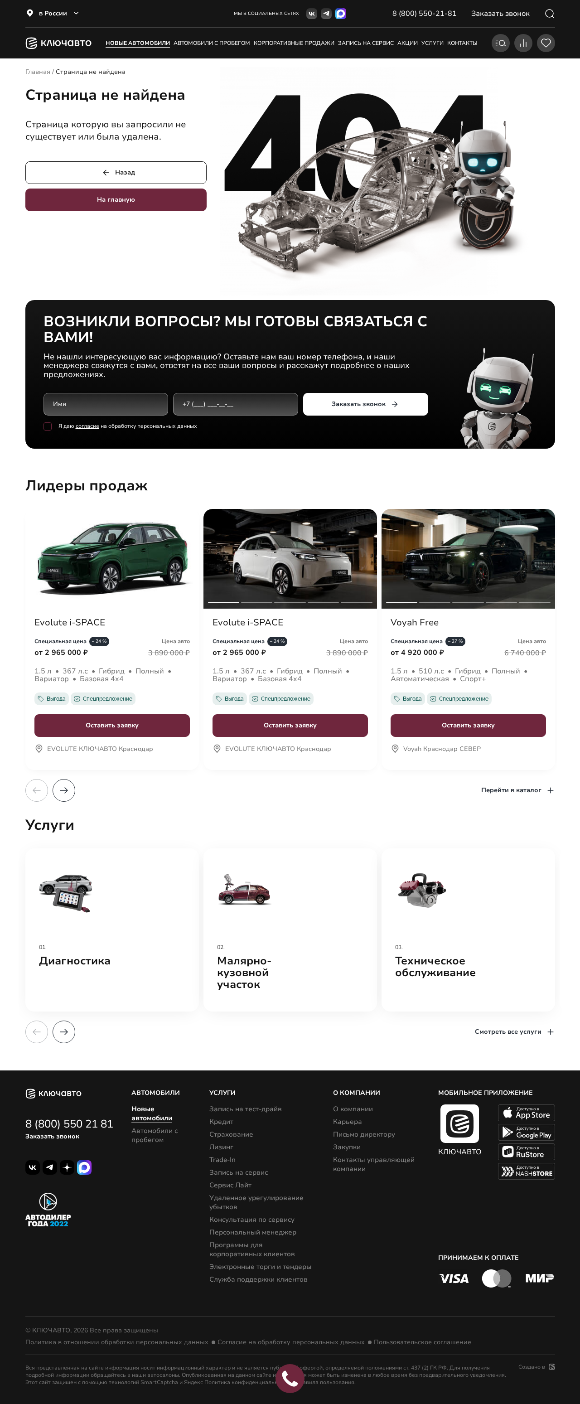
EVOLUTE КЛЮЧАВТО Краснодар (100, 749)
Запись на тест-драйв (245, 1109)
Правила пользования (324, 1382)
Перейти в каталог (511, 790)
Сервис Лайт (230, 1185)
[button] (64, 790)
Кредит (221, 1121)
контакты (462, 43)
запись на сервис (366, 43)
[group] (112, 930)
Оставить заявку (112, 725)
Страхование (231, 1134)
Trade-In (222, 1159)
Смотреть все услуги (508, 1031)
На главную (116, 199)
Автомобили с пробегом (212, 43)
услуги (432, 43)
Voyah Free (415, 623)
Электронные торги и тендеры (260, 1266)
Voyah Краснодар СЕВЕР (442, 749)
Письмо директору (364, 1134)
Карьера (347, 1121)
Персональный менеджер (252, 1232)
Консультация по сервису (252, 1219)
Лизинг (221, 1147)
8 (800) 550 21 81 (69, 1124)
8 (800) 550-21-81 (424, 14)
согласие (87, 426)
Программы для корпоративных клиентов (252, 1249)
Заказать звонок (359, 404)
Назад (125, 172)
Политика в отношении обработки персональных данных (116, 1342)
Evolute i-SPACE (69, 623)
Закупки (347, 1147)
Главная (37, 72)
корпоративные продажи (294, 43)
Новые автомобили (138, 43)
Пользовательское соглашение (422, 1342)
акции (407, 43)
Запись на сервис (238, 1172)
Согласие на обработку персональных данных (291, 1342)
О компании (353, 1109)
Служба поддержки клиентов (258, 1279)
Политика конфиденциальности (247, 1382)
